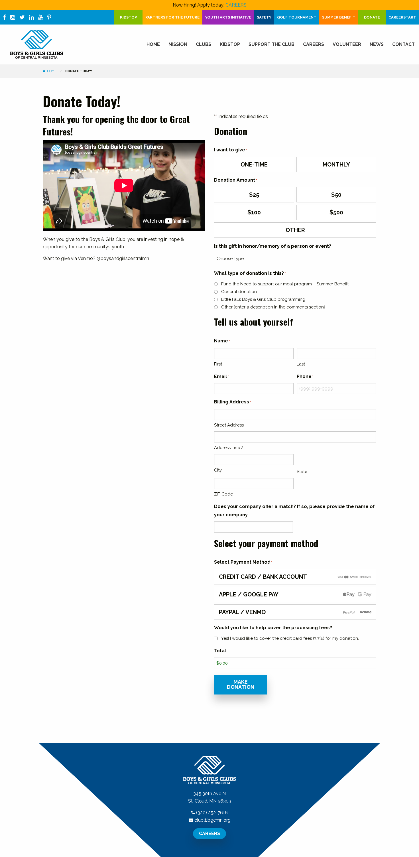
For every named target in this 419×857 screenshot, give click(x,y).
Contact (403, 44)
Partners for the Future (172, 17)
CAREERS (236, 5)
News (377, 44)
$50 (336, 194)
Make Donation (240, 684)
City (218, 470)
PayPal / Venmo (242, 612)
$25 (254, 194)
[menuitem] (153, 44)
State (302, 471)
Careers (313, 44)
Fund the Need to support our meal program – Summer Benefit (285, 284)
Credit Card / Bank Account (263, 576)
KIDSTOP (128, 17)
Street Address (229, 425)
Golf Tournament (296, 17)
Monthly (336, 164)
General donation (239, 291)
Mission (177, 44)
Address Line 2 (228, 447)
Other (295, 230)
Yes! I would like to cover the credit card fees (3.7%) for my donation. (290, 638)
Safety (264, 17)
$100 (254, 212)
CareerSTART (402, 17)
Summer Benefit (338, 17)
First (218, 364)
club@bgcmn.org (212, 820)
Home (153, 44)
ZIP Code (223, 494)
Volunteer (347, 44)
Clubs (203, 44)
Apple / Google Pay (248, 594)
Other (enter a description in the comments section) (273, 307)
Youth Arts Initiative (228, 17)
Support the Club (271, 44)
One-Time (254, 164)
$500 (336, 212)
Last (301, 364)
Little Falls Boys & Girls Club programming (263, 299)
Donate (372, 17)
